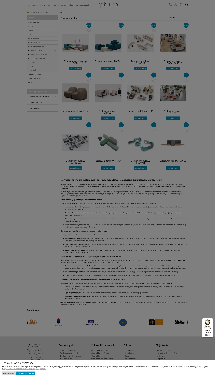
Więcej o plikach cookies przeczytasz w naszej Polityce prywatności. (24, 369)
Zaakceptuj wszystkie (26, 373)
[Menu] (211, 319)
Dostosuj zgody (8, 373)
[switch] (207, 335)
